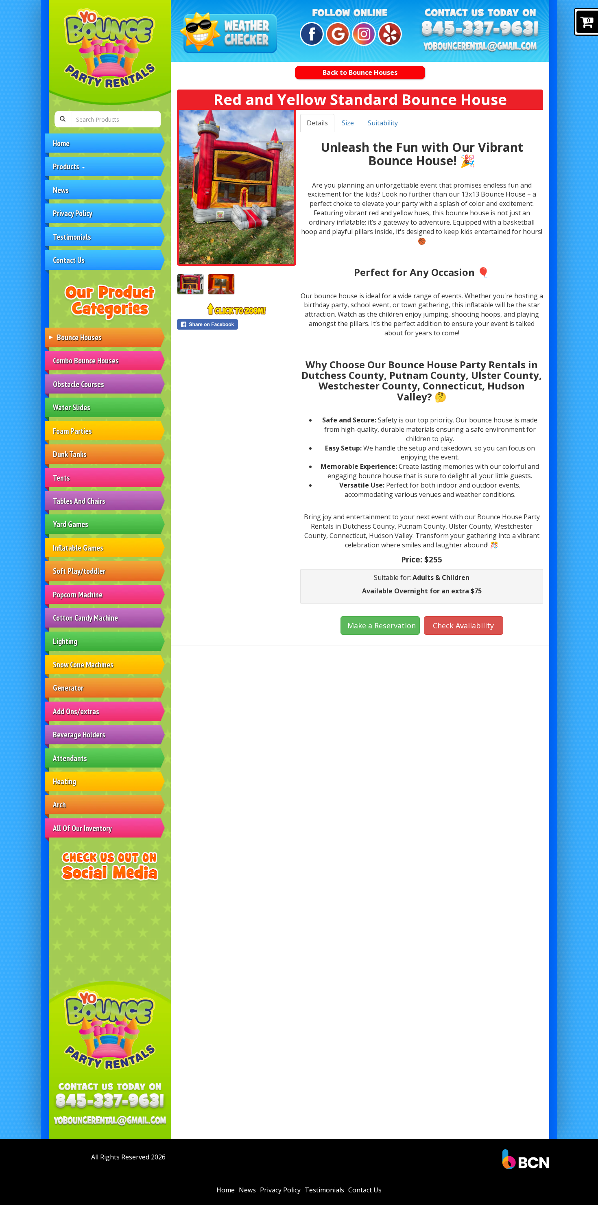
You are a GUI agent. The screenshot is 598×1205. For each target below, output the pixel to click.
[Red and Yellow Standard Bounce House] (236, 187)
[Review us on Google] (336, 34)
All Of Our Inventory (82, 828)
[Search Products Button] (63, 119)
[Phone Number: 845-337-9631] (110, 1101)
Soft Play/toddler (79, 571)
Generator (68, 687)
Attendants (70, 758)
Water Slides (71, 407)
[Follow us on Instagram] (362, 34)
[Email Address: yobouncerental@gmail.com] (110, 1121)
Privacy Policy (72, 213)
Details (317, 122)
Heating (64, 781)
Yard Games (70, 524)
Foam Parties (72, 431)
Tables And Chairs (79, 501)
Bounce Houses (79, 337)
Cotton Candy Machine (85, 617)
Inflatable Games (78, 547)
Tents (61, 477)
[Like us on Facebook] (310, 34)
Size (348, 122)
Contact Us (69, 260)
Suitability (383, 122)
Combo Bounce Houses (86, 360)
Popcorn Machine (78, 594)
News (61, 190)
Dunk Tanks (70, 454)
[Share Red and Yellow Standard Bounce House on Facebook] (236, 324)
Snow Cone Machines (83, 664)
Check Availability (463, 625)
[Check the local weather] (230, 33)
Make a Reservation (381, 625)
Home (61, 143)
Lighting (65, 641)
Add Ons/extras (76, 711)
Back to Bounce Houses (360, 72)
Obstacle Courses (78, 384)
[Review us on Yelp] (388, 34)
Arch (59, 804)
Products (67, 166)
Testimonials (72, 237)
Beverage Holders (79, 734)
